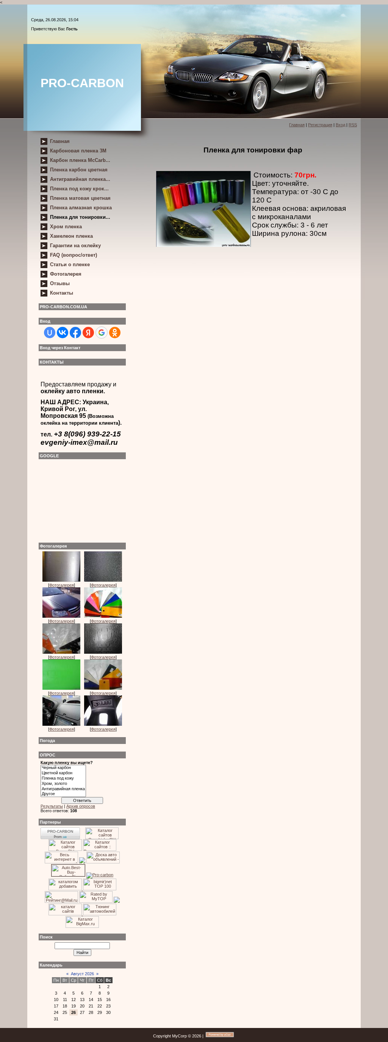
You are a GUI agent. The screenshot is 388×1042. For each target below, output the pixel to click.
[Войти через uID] (49, 332)
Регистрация (320, 124)
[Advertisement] (78, 499)
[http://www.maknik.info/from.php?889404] (61, 862)
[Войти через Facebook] (75, 332)
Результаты (52, 806)
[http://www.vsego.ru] (65, 849)
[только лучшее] (82, 862)
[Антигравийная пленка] (63, 789)
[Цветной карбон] (63, 773)
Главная (297, 124)
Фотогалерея (61, 585)
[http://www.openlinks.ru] (102, 837)
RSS (353, 124)
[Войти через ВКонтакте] (62, 332)
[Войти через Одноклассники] (114, 332)
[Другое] (63, 794)
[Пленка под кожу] (63, 778)
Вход (340, 124)
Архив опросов (80, 806)
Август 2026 (82, 973)
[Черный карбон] (63, 768)
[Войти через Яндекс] (88, 332)
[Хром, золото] (63, 783)
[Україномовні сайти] (65, 914)
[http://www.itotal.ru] (99, 849)
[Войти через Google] (101, 332)
